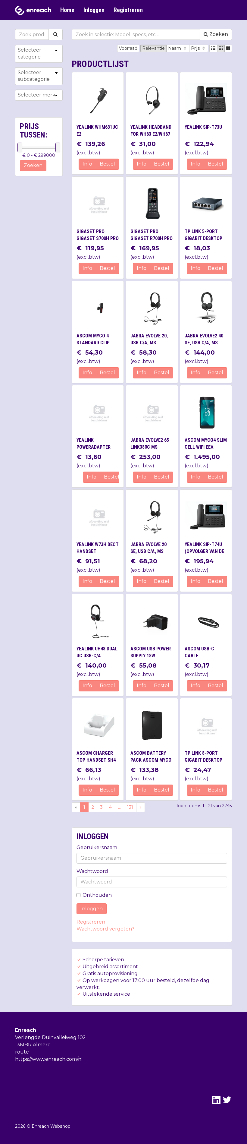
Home (67, 10)
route (22, 1052)
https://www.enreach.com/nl (49, 1059)
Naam (175, 48)
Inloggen (94, 10)
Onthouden (97, 895)
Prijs (196, 48)
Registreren (128, 10)
